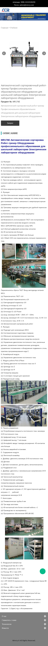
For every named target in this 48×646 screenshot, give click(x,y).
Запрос (10, 123)
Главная (4, 28)
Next (44, 53)
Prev (4, 53)
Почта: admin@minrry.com (24, 5)
